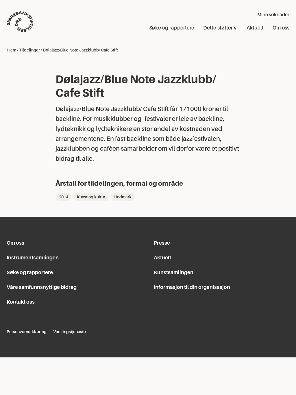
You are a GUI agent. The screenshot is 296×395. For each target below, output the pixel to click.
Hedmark (123, 197)
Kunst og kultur (91, 197)
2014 (63, 197)
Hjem (11, 50)
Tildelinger (29, 50)
